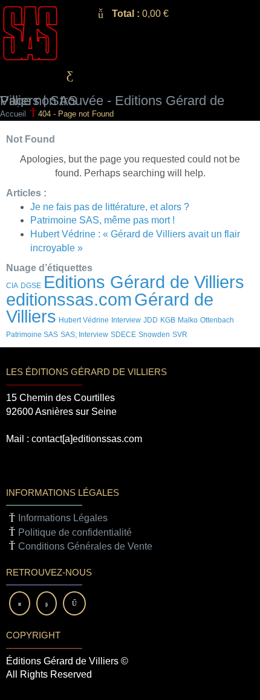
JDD (150, 320)
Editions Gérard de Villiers (144, 282)
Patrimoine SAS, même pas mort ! (102, 220)
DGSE (31, 285)
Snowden (154, 334)
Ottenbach (217, 320)
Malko (188, 320)
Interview (126, 320)
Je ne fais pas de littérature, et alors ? (109, 207)
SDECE (123, 334)
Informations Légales (63, 518)
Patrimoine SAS (32, 334)
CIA (12, 285)
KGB (167, 320)
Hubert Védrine (84, 320)
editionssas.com (69, 299)
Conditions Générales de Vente (85, 546)
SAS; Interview (84, 334)
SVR (179, 334)
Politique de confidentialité (75, 532)
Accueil (13, 113)
